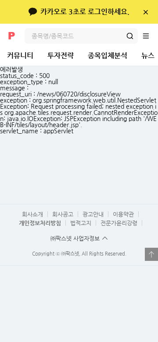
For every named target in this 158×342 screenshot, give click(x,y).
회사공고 (62, 214)
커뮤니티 (20, 55)
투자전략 (60, 55)
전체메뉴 (150, 36)
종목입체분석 (107, 55)
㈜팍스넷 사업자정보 (75, 238)
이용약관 (123, 214)
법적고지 (80, 223)
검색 (130, 36)
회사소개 (32, 214)
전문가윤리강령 (119, 223)
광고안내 (93, 214)
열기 (151, 254)
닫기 (145, 11)
